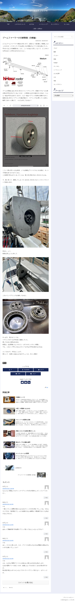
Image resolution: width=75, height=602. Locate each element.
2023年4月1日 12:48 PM (8, 488)
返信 (47, 497)
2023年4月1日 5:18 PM (8, 524)
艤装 (55, 51)
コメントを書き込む (25, 582)
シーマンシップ (58, 70)
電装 (55, 80)
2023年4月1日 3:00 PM (8, 504)
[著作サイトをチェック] (22, 382)
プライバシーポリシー (68, 597)
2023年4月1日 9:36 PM (8, 558)
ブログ (55, 48)
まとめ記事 (56, 73)
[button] (33, 373)
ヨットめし (56, 66)
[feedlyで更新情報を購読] (25, 382)
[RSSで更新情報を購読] (29, 382)
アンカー (56, 55)
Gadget (55, 62)
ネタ (55, 77)
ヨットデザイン (58, 84)
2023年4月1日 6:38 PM (8, 540)
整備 (5, 362)
